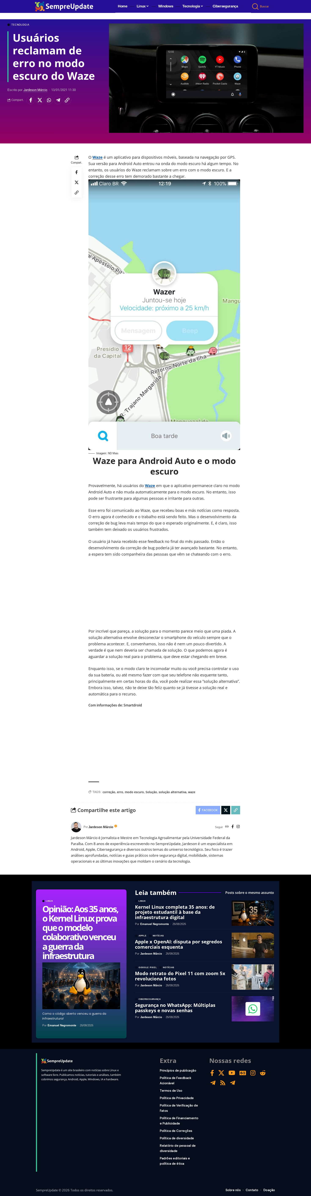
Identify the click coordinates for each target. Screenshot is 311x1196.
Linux (49, 901)
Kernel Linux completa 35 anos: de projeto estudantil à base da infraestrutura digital (175, 912)
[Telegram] (213, 1083)
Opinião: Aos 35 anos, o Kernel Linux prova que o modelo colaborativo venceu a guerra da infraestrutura (80, 932)
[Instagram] (238, 827)
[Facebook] (232, 827)
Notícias (158, 936)
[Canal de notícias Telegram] (232, 1083)
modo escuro (134, 792)
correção (109, 792)
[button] (255, 6)
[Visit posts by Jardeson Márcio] (76, 827)
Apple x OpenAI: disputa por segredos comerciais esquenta (178, 944)
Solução (151, 792)
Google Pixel (148, 967)
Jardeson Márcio (35, 90)
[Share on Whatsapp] (49, 100)
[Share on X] (40, 100)
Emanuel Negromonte (62, 1025)
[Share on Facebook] (30, 100)
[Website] (227, 827)
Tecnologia (20, 24)
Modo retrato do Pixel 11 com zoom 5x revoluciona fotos (180, 975)
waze (191, 792)
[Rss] (223, 1083)
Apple (143, 936)
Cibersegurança (150, 999)
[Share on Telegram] (58, 100)
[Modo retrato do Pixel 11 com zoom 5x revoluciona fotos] (253, 977)
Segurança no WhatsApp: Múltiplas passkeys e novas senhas (175, 1007)
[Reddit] (263, 1073)
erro (120, 792)
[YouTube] (231, 1073)
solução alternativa (172, 792)
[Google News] (242, 1073)
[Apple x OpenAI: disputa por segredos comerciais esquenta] (253, 945)
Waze (97, 157)
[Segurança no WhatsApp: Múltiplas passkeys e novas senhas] (253, 1008)
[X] (221, 1073)
